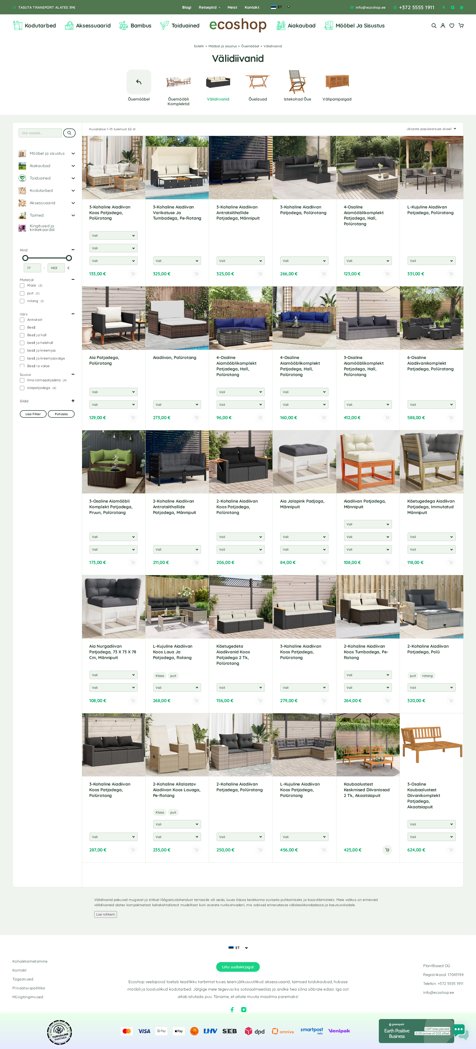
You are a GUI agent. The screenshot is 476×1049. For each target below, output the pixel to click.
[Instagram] (452, 7)
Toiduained (186, 25)
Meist (232, 7)
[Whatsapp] (461, 7)
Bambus (141, 25)
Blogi (187, 7)
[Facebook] (443, 7)
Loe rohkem (105, 914)
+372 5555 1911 (416, 7)
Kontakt (252, 7)
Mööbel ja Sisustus (360, 25)
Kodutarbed (40, 25)
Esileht (199, 46)
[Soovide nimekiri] (451, 26)
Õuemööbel (250, 46)
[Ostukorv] (460, 26)
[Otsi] (434, 25)
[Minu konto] (443, 25)
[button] (387, 850)
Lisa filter (33, 414)
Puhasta (61, 414)
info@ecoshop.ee (371, 7)
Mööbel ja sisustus (222, 46)
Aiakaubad (302, 25)
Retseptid (207, 7)
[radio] (160, 675)
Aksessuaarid (93, 25)
